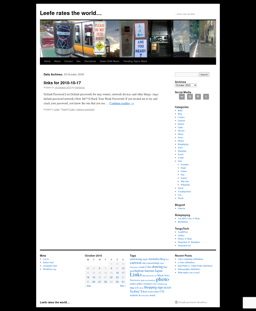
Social (180, 154)
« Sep (88, 285)
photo (162, 278)
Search (184, 177)
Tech (180, 160)
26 (93, 281)
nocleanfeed (150, 280)
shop (141, 287)
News (180, 137)
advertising (136, 259)
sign (160, 287)
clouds (141, 267)
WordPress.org (49, 268)
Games (184, 171)
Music (180, 133)
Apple (145, 259)
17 (123, 272)
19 (93, 277)
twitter (156, 291)
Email (183, 167)
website (134, 295)
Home (47, 61)
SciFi (180, 147)
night (142, 280)
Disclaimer (90, 61)
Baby (180, 110)
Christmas (134, 267)
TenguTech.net (184, 245)
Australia (153, 259)
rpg (132, 287)
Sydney (135, 291)
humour (139, 270)
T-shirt (181, 157)
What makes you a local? (189, 272)
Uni (179, 194)
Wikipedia (185, 184)
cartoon (135, 262)
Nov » (123, 285)
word (152, 295)
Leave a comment (85, 109)
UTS (161, 291)
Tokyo (144, 291)
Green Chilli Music (110, 61)
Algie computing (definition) (190, 258)
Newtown (135, 280)
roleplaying (162, 283)
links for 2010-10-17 (62, 82)
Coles (148, 267)
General (181, 120)
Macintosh (146, 275)
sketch (167, 287)
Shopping (182, 150)
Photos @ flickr (185, 238)
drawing (157, 266)
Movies (181, 130)
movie (154, 275)
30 (117, 281)
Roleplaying (183, 144)
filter (165, 267)
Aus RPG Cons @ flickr (189, 218)
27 (99, 281)
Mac (183, 174)
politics (133, 283)
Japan (158, 270)
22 (111, 277)
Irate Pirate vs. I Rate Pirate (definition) (195, 265)
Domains (185, 164)
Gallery (181, 235)
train (150, 291)
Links (56, 109)
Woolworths (143, 295)
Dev (78, 61)
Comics (181, 117)
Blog (180, 113)
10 (123, 268)
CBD (144, 263)
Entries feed (48, 262)
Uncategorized (184, 191)
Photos (181, 140)
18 (88, 277)
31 (123, 281)
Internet (149, 270)
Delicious (80, 87)
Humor (181, 123)
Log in (46, 258)
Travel (180, 187)
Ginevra (181, 208)
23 (117, 277)
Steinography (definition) (189, 268)
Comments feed (50, 265)
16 (117, 272)
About (57, 61)
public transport (144, 283)
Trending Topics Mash (135, 61)
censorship (153, 263)
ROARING (183, 221)
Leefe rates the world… (71, 13)
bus (167, 259)
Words (181, 198)
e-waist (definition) (186, 262)
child (162, 263)
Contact (68, 61)
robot (154, 283)
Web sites (185, 181)
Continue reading (122, 103)
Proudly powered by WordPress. (193, 302)
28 (105, 281)
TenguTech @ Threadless (189, 241)
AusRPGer (183, 231)
